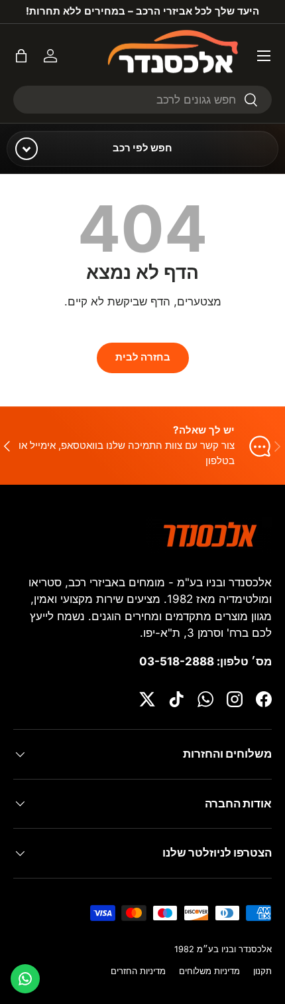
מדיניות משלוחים (209, 971)
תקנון (262, 971)
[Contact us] (25, 978)
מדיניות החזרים (138, 971)
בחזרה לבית (142, 357)
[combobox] (142, 100)
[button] (21, 55)
